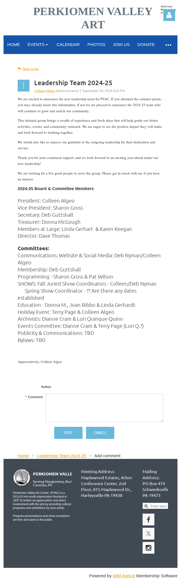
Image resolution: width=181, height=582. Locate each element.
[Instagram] (148, 548)
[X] (148, 534)
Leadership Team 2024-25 (61, 455)
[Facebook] (148, 519)
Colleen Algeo (44, 90)
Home (23, 455)
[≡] (168, 44)
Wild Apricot (124, 576)
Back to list (31, 69)
